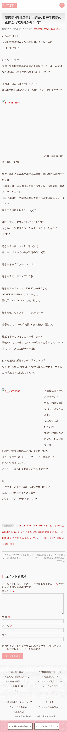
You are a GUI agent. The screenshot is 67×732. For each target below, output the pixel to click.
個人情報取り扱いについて (19, 702)
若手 (12, 544)
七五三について (51, 676)
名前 (6, 616)
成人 (9, 538)
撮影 (46, 538)
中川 (58, 29)
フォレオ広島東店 (49, 707)
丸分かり (15, 532)
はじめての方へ (18, 672)
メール (7, 625)
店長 (4, 538)
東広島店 (19, 712)
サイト (5, 634)
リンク (18, 691)
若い (7, 544)
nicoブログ (38, 29)
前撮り (48, 532)
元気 (22, 532)
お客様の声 (18, 686)
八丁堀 (28, 532)
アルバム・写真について (51, 681)
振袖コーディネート (34, 538)
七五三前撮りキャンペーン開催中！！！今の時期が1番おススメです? (50, 558)
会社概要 (50, 702)
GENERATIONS (30, 526)
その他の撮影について (18, 681)
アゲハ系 (47, 526)
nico (40, 526)
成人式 (15, 538)
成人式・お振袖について (18, 676)
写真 (35, 532)
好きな (55, 532)
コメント (8, 591)
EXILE (19, 526)
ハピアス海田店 (19, 707)
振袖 (22, 538)
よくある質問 (51, 686)
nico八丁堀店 (49, 29)
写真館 (41, 532)
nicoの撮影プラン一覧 (51, 672)
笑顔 (59, 538)
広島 (61, 532)
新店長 (52, 538)
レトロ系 (57, 526)
